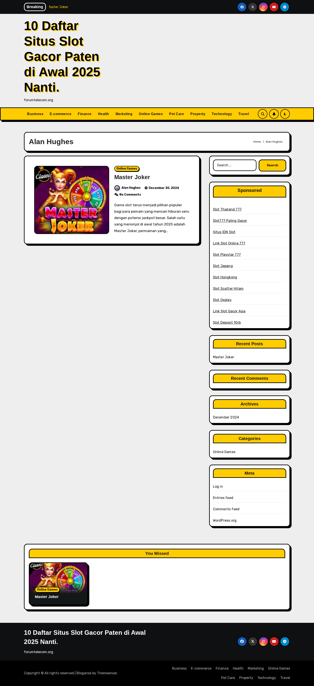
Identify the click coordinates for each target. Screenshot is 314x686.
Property (197, 114)
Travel (243, 114)
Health (103, 114)
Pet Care (176, 114)
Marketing (124, 114)
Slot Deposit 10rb (227, 322)
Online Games (151, 114)
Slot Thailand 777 (227, 209)
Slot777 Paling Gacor (230, 221)
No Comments (130, 194)
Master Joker (132, 177)
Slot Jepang (223, 266)
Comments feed (226, 509)
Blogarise (83, 673)
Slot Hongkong (225, 277)
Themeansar (107, 673)
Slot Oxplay (222, 300)
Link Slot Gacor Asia (229, 311)
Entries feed (223, 498)
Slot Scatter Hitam (228, 289)
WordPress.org (225, 520)
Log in (218, 486)
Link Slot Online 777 (229, 243)
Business (35, 114)
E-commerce (60, 114)
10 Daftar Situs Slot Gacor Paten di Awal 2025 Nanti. (62, 56)
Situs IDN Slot (224, 232)
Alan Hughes (131, 188)
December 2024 (226, 417)
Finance (85, 114)
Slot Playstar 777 (227, 255)
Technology (222, 114)
